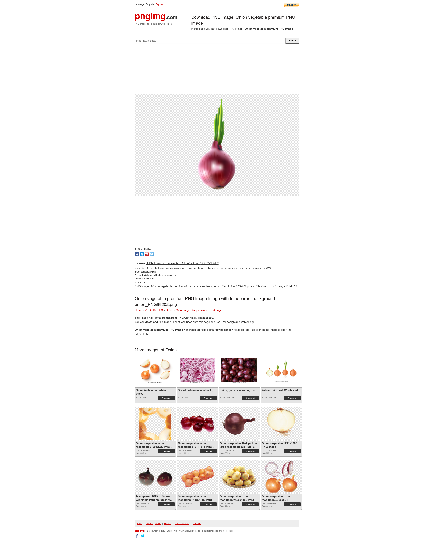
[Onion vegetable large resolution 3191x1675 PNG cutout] (197, 424)
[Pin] (147, 254)
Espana (159, 4)
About (139, 523)
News (158, 523)
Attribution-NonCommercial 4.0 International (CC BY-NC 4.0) (182, 263)
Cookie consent (182, 523)
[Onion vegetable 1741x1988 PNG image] (281, 424)
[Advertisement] (217, 70)
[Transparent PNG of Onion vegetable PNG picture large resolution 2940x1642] (155, 476)
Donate (167, 523)
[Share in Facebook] (137, 254)
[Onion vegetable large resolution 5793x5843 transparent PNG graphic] (281, 477)
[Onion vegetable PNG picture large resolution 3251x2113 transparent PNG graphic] (239, 424)
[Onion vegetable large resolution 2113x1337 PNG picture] (197, 477)
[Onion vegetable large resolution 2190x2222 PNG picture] (155, 424)
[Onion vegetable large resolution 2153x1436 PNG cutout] (239, 477)
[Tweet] (152, 254)
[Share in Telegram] (142, 254)
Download (166, 398)
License (149, 523)
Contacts (197, 523)
